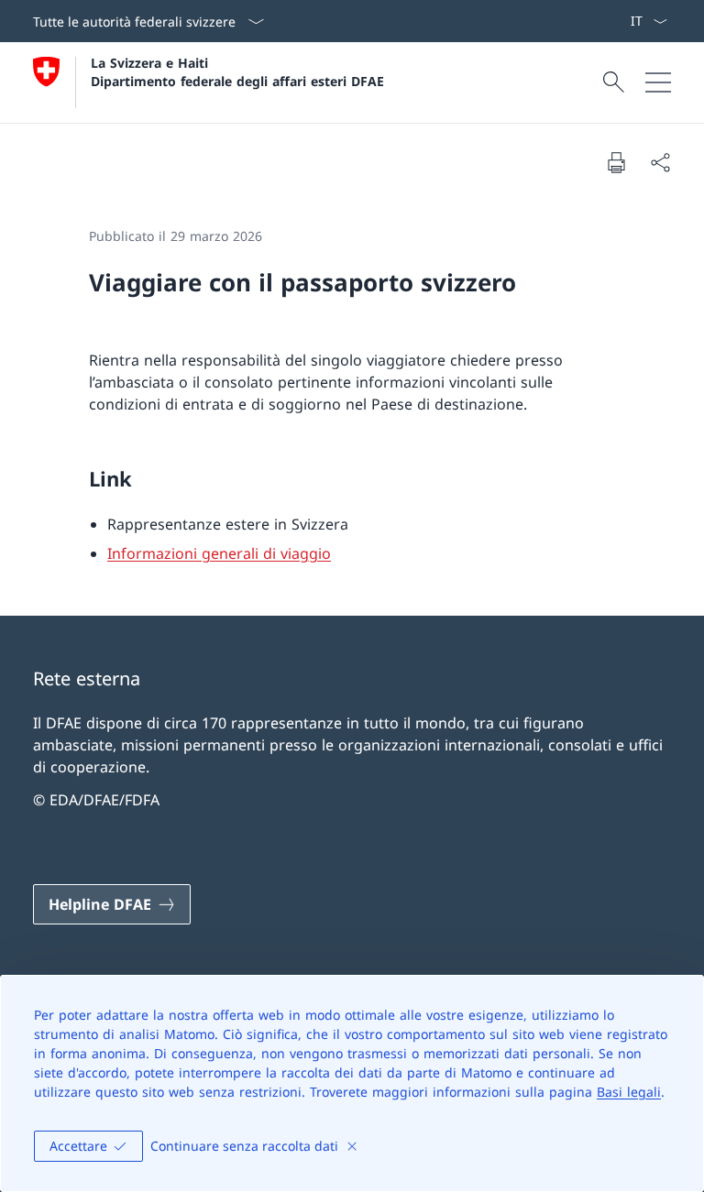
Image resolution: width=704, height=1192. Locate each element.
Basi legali (629, 1091)
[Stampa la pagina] (616, 162)
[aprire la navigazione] (658, 82)
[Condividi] (660, 162)
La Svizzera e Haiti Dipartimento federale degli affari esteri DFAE (237, 71)
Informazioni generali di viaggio (219, 553)
